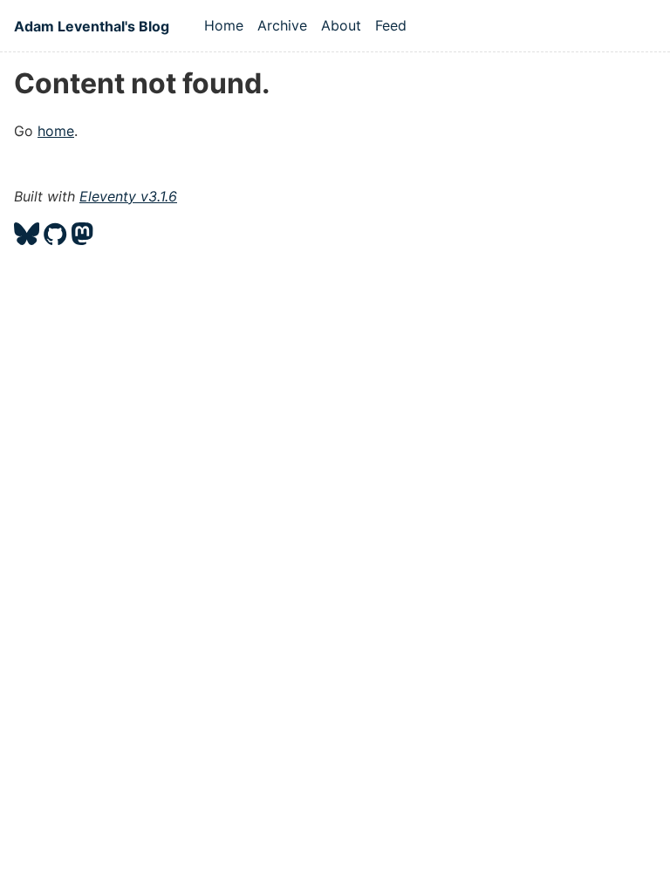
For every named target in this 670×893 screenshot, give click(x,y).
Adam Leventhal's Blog (91, 26)
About (341, 25)
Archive (282, 25)
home (56, 131)
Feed (391, 25)
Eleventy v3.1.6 (128, 196)
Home (223, 25)
